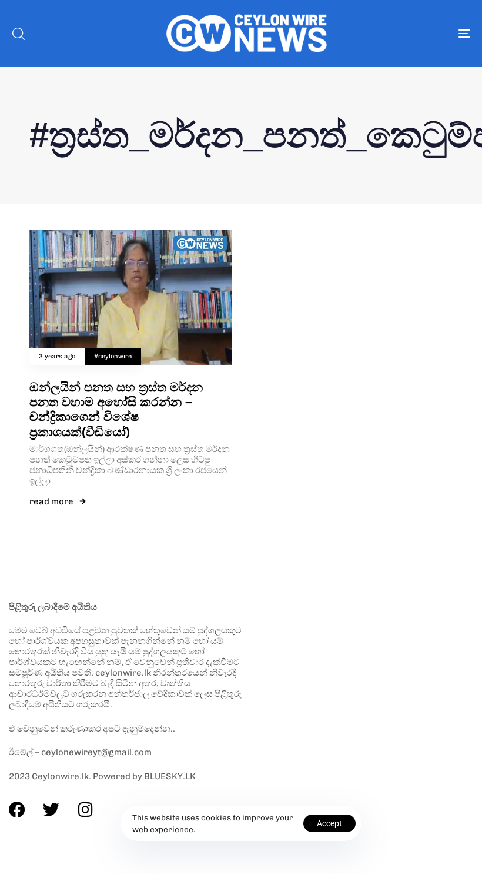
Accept (329, 823)
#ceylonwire (113, 356)
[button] (18, 33)
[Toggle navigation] (393, 33)
